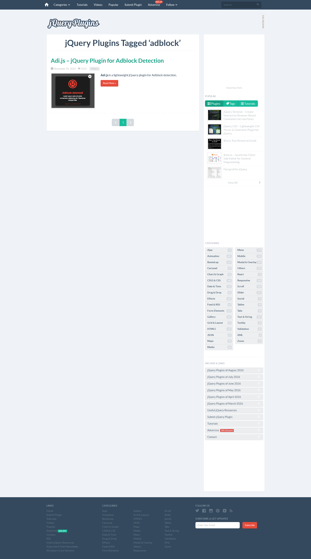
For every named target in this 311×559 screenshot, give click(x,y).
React (249, 274)
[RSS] (231, 511)
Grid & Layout (219, 322)
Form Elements (219, 310)
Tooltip (249, 322)
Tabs (249, 310)
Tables (249, 304)
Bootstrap (219, 262)
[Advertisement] (234, 61)
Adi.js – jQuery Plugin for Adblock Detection (107, 60)
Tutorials (82, 4)
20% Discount (227, 430)
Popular (113, 4)
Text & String (249, 316)
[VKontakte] (224, 511)
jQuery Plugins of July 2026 (223, 376)
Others (94, 68)
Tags (232, 103)
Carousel (219, 268)
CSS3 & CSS (219, 280)
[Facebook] (204, 511)
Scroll (249, 286)
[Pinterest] (218, 511)
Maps (219, 341)
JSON (219, 335)
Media (219, 347)
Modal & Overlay (249, 262)
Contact (212, 436)
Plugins (215, 103)
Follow (170, 4)
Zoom (249, 341)
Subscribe (250, 525)
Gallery (219, 316)
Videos (98, 4)
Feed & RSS (219, 304)
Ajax (219, 250)
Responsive (249, 280)
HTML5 (219, 328)
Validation (249, 328)
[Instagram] (211, 511)
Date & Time (219, 286)
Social (249, 298)
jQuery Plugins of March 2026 (225, 403)
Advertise (155, 3)
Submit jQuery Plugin (219, 416)
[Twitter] (197, 511)
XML (249, 335)
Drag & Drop (219, 292)
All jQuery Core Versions (60, 550)
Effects (219, 298)
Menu (249, 250)
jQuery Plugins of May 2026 (224, 390)
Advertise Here (234, 87)
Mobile (249, 256)
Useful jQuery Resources (222, 410)
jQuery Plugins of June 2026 (224, 383)
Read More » (109, 83)
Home (49, 510)
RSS (48, 538)
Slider (249, 292)
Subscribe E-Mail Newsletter (62, 546)
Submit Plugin (133, 4)
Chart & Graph (219, 274)
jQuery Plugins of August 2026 (225, 370)
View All (233, 182)
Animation (219, 256)
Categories (61, 4)
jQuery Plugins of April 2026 (224, 396)
